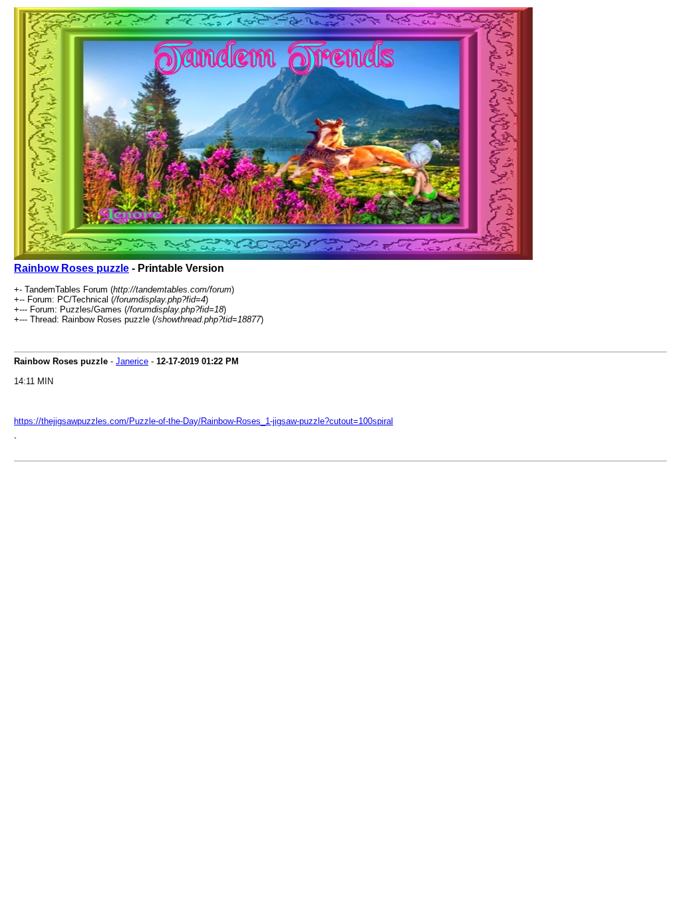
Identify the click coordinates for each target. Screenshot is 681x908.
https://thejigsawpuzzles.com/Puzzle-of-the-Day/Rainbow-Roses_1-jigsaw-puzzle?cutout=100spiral (203, 421)
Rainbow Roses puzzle (71, 268)
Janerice (132, 361)
